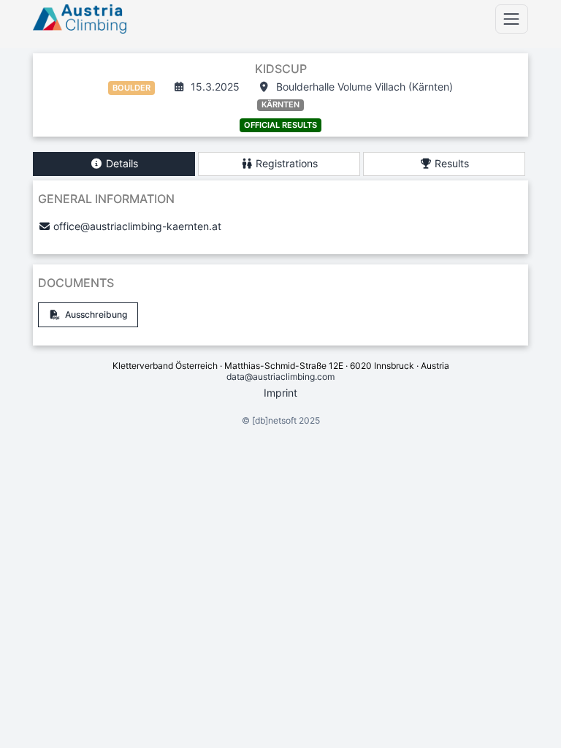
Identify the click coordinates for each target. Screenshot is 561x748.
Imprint (280, 392)
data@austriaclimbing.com (280, 376)
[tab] (114, 164)
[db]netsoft (274, 420)
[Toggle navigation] (511, 18)
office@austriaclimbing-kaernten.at (137, 226)
